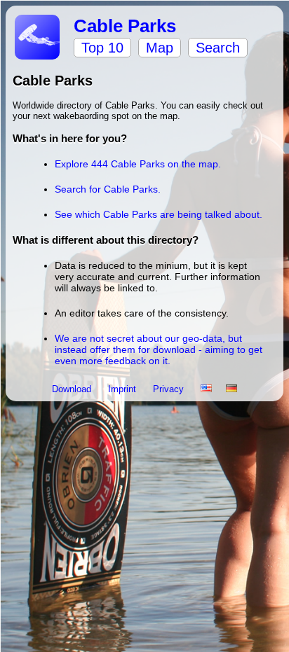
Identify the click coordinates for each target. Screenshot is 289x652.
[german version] (231, 389)
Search (218, 47)
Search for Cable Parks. (108, 189)
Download (73, 389)
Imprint (123, 389)
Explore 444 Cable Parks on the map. (138, 163)
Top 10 (102, 47)
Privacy (170, 389)
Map (159, 47)
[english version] (206, 389)
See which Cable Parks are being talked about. (158, 214)
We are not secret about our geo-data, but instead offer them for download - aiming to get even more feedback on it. (158, 349)
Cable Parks (125, 25)
